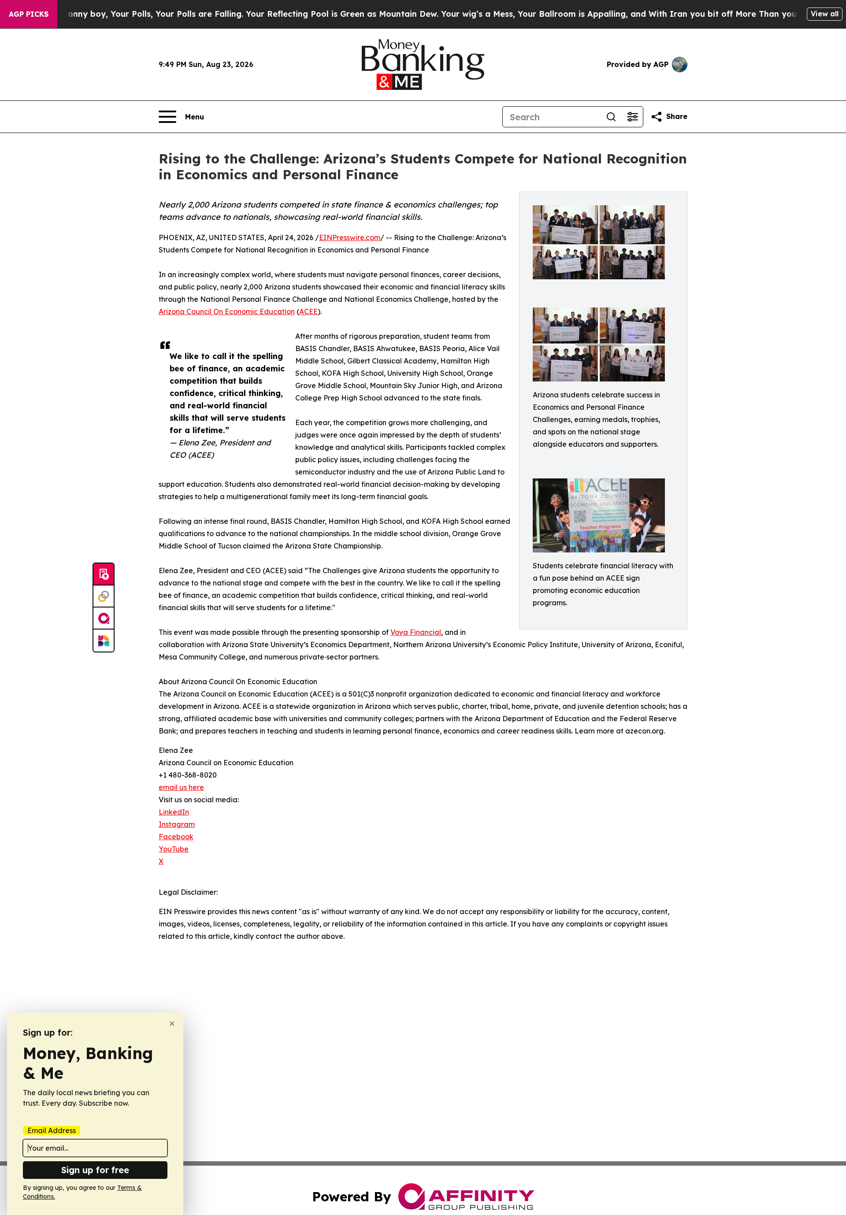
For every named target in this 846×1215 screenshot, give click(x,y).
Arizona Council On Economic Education (227, 311)
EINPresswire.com (349, 237)
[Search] (611, 117)
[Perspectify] (103, 596)
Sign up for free (95, 1169)
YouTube (174, 849)
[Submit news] (103, 574)
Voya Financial (415, 632)
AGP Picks (28, 14)
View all (825, 13)
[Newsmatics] (103, 641)
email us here (181, 787)
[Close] (172, 1023)
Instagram (177, 824)
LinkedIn (174, 812)
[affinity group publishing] (103, 619)
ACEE (308, 311)
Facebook (176, 836)
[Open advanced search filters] (632, 117)
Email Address (51, 1130)
